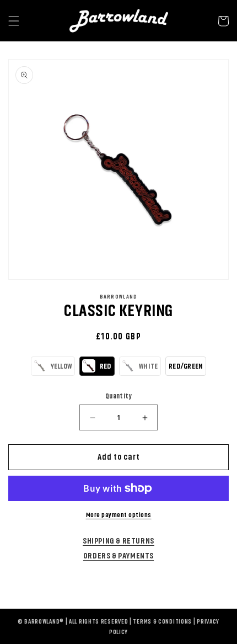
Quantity (118, 396)
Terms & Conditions (162, 622)
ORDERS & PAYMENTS (118, 556)
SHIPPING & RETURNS (118, 541)
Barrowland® (44, 622)
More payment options (119, 515)
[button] (53, 366)
